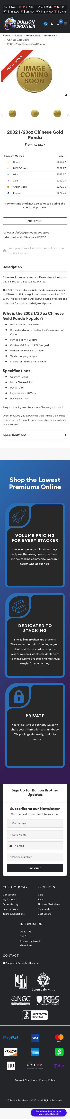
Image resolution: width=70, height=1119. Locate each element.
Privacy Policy (11, 909)
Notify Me (35, 221)
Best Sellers (44, 913)
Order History (10, 904)
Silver (41, 899)
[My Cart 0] (58, 24)
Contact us (9, 894)
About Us (25, 931)
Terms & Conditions (14, 913)
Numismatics (45, 909)
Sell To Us (25, 936)
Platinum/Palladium (49, 904)
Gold (40, 894)
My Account (10, 899)
